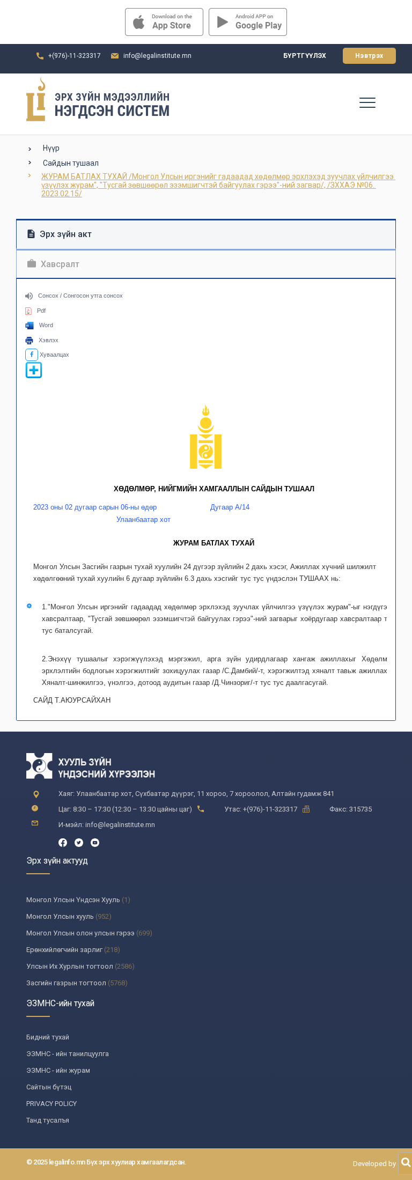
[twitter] (79, 842)
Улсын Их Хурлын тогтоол (69, 966)
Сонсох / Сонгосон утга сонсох (80, 295)
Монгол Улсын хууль (60, 916)
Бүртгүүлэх (305, 56)
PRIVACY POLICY (51, 1104)
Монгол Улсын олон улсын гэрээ (80, 933)
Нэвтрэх (369, 56)
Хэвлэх (48, 340)
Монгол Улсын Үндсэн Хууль (73, 900)
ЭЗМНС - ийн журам (58, 1070)
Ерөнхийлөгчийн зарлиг (64, 950)
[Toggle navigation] (367, 102)
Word (46, 325)
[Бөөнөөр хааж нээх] (33, 376)
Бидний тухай (47, 1037)
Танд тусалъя (47, 1120)
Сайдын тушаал (71, 163)
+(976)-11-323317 (74, 56)
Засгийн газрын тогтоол (66, 983)
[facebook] (62, 842)
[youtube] (95, 842)
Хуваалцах (53, 354)
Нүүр (51, 148)
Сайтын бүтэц (48, 1087)
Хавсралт (59, 264)
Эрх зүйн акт (65, 234)
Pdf (41, 310)
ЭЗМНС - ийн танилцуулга (67, 1054)
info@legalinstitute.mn (157, 56)
